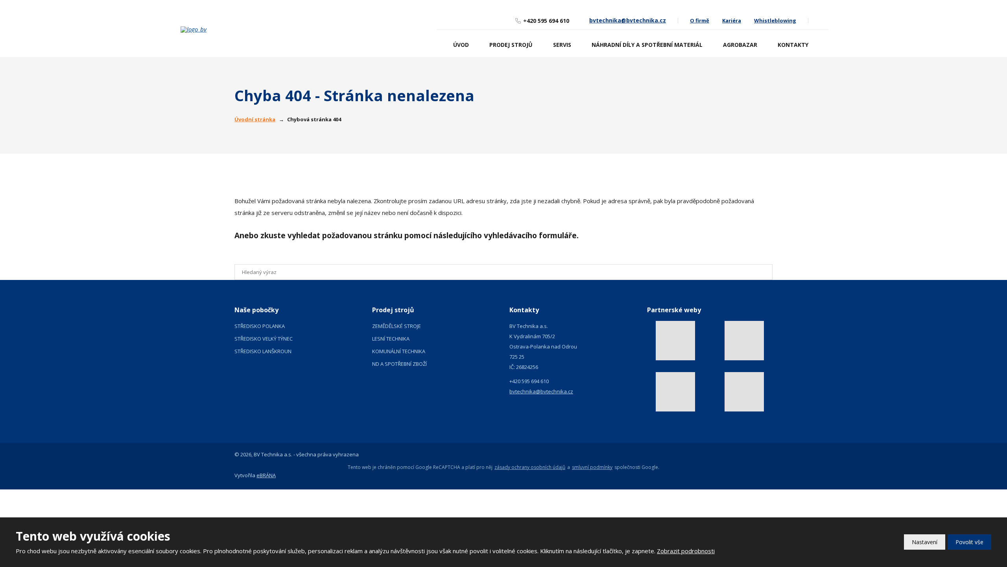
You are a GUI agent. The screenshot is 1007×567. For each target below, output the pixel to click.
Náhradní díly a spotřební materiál (647, 44)
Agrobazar (740, 44)
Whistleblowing (775, 20)
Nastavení (924, 542)
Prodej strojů (511, 44)
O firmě (699, 20)
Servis (562, 44)
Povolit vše (969, 542)
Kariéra (731, 20)
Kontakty (793, 44)
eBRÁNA (266, 475)
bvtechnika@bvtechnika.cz (541, 391)
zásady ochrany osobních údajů (529, 467)
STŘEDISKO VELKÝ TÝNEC (263, 338)
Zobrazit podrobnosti (686, 551)
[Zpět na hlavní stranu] (241, 29)
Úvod (461, 44)
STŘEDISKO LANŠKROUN (262, 351)
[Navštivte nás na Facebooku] (823, 20)
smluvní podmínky (592, 467)
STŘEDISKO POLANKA (259, 326)
